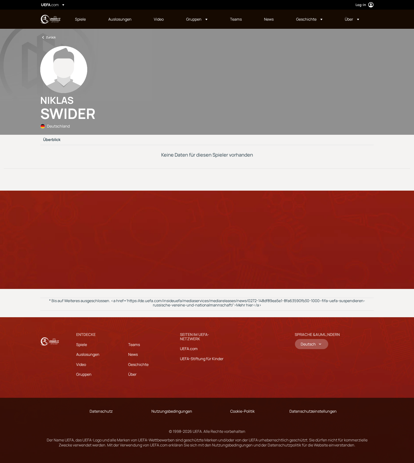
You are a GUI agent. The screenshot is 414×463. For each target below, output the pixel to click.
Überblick (51, 140)
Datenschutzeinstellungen (313, 411)
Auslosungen (87, 354)
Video (81, 364)
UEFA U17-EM (50, 19)
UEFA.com (189, 348)
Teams (134, 344)
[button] (197, 19)
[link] (80, 19)
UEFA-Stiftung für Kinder (202, 358)
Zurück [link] (51, 37)
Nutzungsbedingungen (171, 411)
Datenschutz (101, 411)
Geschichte (138, 364)
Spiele (81, 344)
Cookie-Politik (242, 411)
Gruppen (84, 374)
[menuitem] (85, 19)
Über (132, 374)
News (133, 354)
